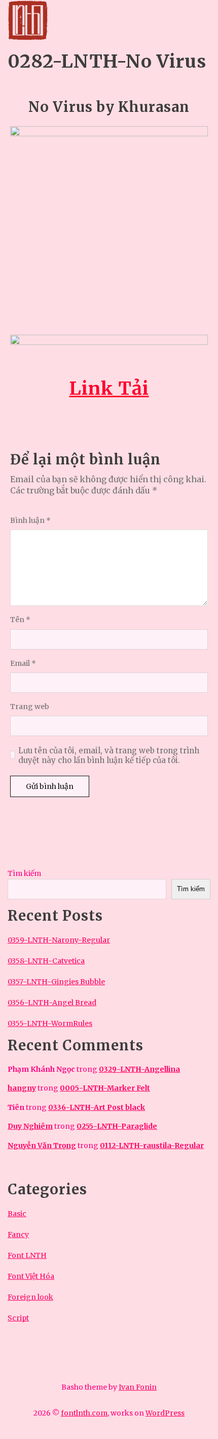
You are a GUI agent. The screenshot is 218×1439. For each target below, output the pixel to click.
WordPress (165, 1413)
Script (18, 1318)
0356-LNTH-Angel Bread (52, 1002)
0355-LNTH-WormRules (50, 1023)
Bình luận (30, 520)
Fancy (18, 1234)
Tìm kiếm (24, 873)
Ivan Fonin (138, 1387)
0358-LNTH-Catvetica (46, 960)
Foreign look (30, 1297)
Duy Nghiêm (30, 1126)
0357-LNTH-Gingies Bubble (56, 981)
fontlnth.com (84, 1413)
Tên (20, 620)
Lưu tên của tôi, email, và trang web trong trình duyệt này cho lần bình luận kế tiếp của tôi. (108, 755)
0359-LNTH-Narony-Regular (59, 940)
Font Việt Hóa (31, 1276)
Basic (17, 1213)
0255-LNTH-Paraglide (117, 1126)
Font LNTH (27, 1255)
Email (23, 663)
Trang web (29, 707)
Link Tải (109, 388)
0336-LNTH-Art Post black (96, 1107)
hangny (22, 1088)
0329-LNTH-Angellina (139, 1069)
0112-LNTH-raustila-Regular (152, 1145)
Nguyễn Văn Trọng (42, 1145)
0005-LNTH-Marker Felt (105, 1088)
